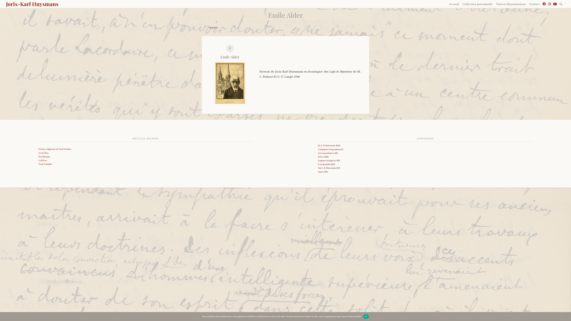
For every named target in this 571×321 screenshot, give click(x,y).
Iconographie (324, 164)
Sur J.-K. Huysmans (327, 168)
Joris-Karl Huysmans (32, 3)
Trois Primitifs (45, 164)
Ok (366, 316)
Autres (321, 172)
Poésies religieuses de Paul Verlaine (54, 149)
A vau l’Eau (43, 153)
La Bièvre (42, 160)
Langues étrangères (327, 160)
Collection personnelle (477, 4)
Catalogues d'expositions (329, 149)
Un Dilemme (44, 157)
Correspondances (326, 153)
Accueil (454, 4)
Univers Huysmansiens (511, 4)
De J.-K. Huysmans (326, 145)
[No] (567, 316)
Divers (321, 157)
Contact (534, 4)
